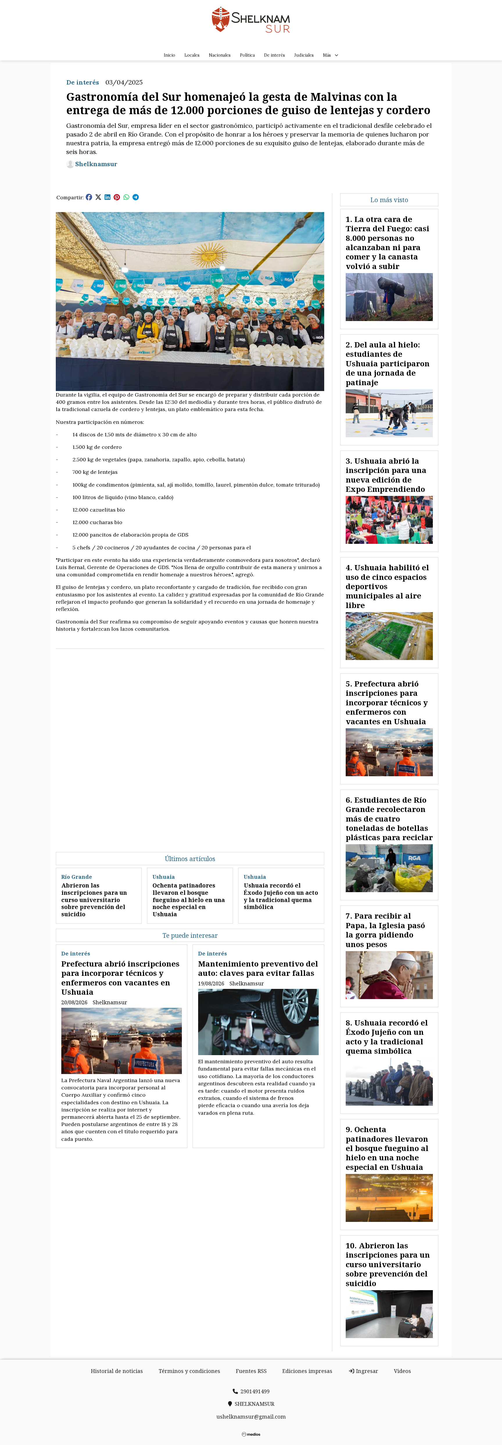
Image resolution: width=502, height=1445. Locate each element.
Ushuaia (164, 876)
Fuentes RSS (251, 1370)
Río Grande (76, 876)
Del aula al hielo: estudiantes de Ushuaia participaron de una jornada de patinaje (388, 363)
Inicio (169, 55)
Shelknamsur (96, 164)
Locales (192, 55)
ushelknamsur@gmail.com (251, 1416)
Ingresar (366, 1370)
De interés (274, 55)
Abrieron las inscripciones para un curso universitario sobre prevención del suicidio (94, 899)
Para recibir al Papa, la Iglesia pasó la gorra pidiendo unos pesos (385, 929)
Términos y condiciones (189, 1370)
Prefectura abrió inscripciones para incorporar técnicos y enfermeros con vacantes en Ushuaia (120, 977)
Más (327, 55)
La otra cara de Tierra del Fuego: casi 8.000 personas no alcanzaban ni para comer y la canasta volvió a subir (387, 242)
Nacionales (220, 55)
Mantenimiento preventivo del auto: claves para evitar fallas (258, 968)
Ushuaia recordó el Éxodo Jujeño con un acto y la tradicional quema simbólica (281, 896)
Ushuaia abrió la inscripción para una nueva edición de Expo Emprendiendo (386, 475)
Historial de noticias (117, 1370)
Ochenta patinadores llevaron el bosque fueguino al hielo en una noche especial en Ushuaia (189, 899)
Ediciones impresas (307, 1370)
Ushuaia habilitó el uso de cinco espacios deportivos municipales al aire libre (387, 586)
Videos (402, 1370)
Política (247, 55)
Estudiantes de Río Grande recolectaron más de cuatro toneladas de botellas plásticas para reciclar (389, 819)
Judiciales (304, 55)
